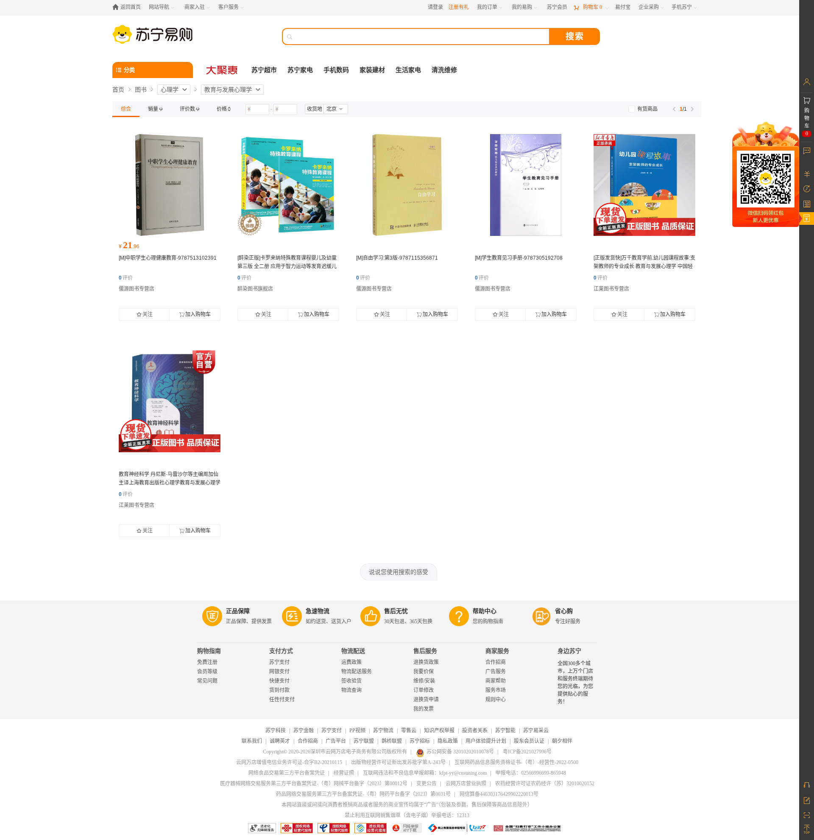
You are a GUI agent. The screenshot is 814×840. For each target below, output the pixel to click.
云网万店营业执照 (466, 784)
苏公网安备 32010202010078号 (460, 752)
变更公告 (426, 784)
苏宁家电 (300, 70)
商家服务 (497, 651)
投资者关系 (475, 731)
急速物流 (317, 611)
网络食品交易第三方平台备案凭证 (286, 773)
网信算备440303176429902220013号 (499, 794)
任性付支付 (282, 700)
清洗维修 (444, 70)
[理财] (806, 174)
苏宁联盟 (364, 741)
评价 (126, 278)
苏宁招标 (420, 741)
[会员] (806, 82)
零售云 (408, 731)
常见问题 (207, 681)
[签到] (806, 203)
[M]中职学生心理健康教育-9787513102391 (168, 258)
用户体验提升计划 (486, 741)
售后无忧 (396, 611)
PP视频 (357, 731)
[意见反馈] (806, 799)
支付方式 (281, 651)
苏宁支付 (279, 662)
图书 (141, 89)
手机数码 (336, 70)
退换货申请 (426, 700)
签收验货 (351, 681)
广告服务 (495, 672)
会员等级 (207, 672)
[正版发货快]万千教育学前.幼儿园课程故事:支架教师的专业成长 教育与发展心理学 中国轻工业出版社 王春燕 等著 (644, 266)
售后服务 (425, 651)
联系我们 (252, 741)
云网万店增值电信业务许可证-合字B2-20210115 (289, 762)
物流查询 (351, 690)
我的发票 (423, 709)
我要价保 (423, 672)
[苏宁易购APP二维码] (806, 814)
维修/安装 (424, 681)
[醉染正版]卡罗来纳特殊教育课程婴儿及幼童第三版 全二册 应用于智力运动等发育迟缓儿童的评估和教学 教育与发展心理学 (287, 266)
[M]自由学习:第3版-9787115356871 (397, 258)
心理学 (169, 89)
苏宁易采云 (536, 731)
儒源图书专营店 (136, 289)
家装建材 (372, 70)
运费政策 (351, 662)
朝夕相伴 (562, 741)
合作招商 (495, 662)
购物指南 (209, 651)
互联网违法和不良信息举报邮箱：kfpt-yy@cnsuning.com (425, 773)
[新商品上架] (644, 185)
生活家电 (408, 70)
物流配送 (353, 651)
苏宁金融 (303, 731)
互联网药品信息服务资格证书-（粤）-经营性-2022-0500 (516, 762)
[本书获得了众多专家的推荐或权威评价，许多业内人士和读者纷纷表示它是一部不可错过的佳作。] (169, 185)
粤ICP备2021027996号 (527, 752)
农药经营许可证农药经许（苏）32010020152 (544, 784)
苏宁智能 (505, 731)
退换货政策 (426, 662)
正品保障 (238, 611)
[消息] (806, 150)
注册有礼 (459, 7)
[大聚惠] (222, 70)
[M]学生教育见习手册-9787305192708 (519, 258)
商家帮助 (495, 681)
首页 (118, 89)
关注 (147, 314)
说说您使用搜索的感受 (398, 571)
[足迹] (806, 188)
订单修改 (423, 690)
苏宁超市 (264, 70)
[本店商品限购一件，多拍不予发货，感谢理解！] (288, 185)
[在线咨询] (806, 784)
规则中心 (495, 700)
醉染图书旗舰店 (255, 289)
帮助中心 (484, 611)
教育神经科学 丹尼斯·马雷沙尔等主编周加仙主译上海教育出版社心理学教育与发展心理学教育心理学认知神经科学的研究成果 (169, 482)
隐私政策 (448, 741)
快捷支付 (279, 681)
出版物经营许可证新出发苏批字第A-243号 (398, 762)
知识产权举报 (439, 731)
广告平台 (336, 741)
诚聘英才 (280, 741)
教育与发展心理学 (228, 89)
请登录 (435, 7)
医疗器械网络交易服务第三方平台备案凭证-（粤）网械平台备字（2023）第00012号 (313, 784)
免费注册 (207, 662)
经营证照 (344, 773)
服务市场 (495, 690)
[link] (125, 109)
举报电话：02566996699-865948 (531, 773)
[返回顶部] (806, 829)
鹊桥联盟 (392, 741)
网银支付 (279, 672)
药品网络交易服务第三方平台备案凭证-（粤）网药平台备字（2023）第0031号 (363, 794)
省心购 (564, 611)
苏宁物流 (383, 731)
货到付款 (279, 690)
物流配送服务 (356, 672)
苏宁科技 (275, 731)
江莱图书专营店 (611, 289)
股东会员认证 (529, 741)
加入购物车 (198, 314)
